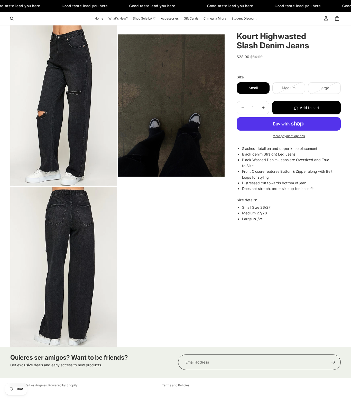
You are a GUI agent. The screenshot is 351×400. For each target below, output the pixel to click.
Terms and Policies (175, 385)
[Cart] (337, 18)
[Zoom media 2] (171, 105)
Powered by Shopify (63, 385)
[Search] (11, 18)
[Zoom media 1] (63, 105)
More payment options (289, 136)
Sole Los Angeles (34, 385)
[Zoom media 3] (63, 267)
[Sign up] (333, 362)
